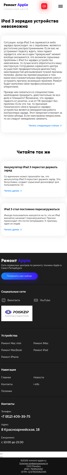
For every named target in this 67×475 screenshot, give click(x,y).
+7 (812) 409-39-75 (15, 416)
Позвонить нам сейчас (19, 276)
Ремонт (16, 6)
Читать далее (11, 190)
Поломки (6, 391)
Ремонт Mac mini (11, 343)
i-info (36, 384)
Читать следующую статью (44, 125)
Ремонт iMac (41, 343)
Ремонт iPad (41, 350)
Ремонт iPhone (10, 356)
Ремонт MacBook (11, 350)
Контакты (7, 384)
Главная (6, 377)
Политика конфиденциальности (33, 463)
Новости (39, 377)
